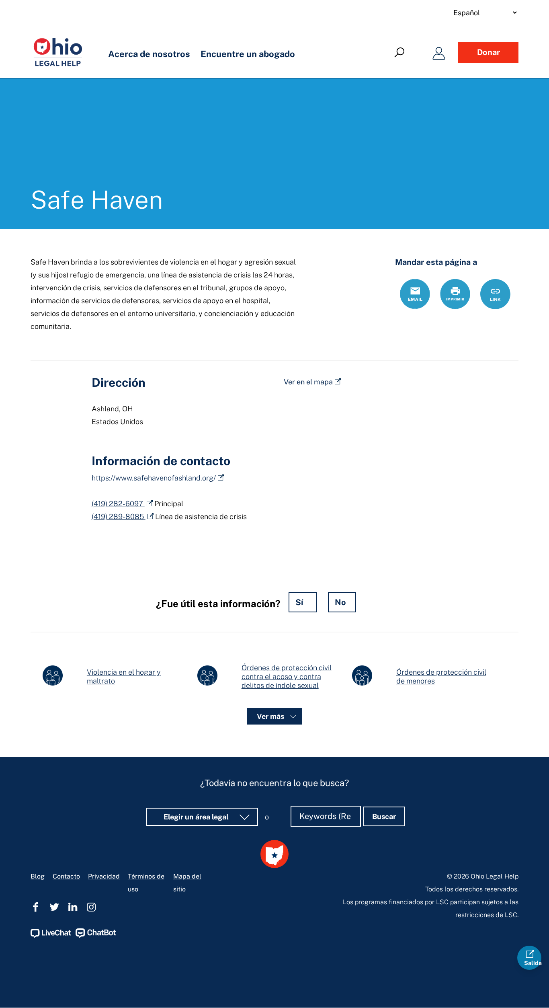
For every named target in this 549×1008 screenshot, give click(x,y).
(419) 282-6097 (118, 503)
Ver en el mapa (308, 382)
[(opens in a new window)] (51, 936)
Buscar (384, 816)
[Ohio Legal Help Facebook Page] (36, 907)
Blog (38, 876)
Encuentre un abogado (248, 54)
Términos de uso (146, 883)
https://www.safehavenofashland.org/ (154, 478)
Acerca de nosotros (149, 54)
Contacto (66, 876)
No (340, 602)
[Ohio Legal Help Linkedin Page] (73, 907)
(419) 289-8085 (118, 516)
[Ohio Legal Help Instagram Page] (91, 907)
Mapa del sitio (187, 883)
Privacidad (104, 876)
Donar (488, 52)
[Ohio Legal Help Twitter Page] (54, 907)
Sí (299, 602)
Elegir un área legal (197, 817)
